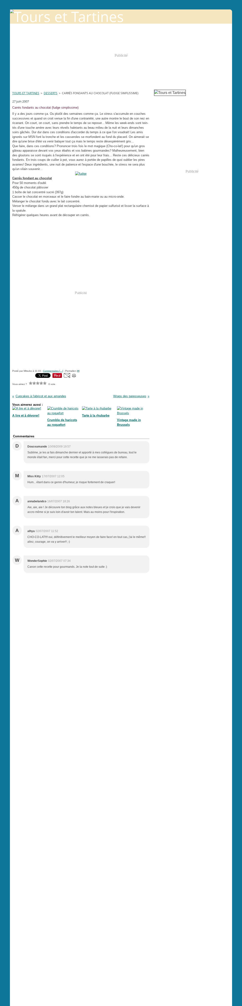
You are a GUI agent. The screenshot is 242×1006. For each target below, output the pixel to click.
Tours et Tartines (25, 93)
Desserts (50, 93)
